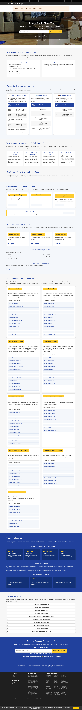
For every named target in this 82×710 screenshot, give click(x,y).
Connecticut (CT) (49, 677)
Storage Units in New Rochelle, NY (15, 443)
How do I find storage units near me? (41, 604)
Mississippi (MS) (64, 683)
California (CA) (56, 676)
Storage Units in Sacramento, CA (15, 369)
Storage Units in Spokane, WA (14, 526)
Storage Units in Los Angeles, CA (15, 357)
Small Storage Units (12, 204)
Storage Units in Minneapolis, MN (50, 472)
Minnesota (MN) (56, 683)
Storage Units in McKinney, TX (50, 329)
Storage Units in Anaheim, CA (14, 374)
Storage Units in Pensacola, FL (15, 334)
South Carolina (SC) (64, 691)
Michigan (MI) (48, 683)
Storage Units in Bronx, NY (14, 420)
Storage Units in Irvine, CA (14, 380)
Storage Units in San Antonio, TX (50, 311)
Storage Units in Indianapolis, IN (50, 469)
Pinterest (13, 686)
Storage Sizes (52, 1)
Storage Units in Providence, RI (15, 482)
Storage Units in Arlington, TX (49, 320)
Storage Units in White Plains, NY (15, 440)
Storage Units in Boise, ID (14, 523)
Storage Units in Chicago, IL (49, 463)
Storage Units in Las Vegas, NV (15, 515)
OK (76, 708)
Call (13, 1)
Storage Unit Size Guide (68, 213)
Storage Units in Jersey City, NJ (15, 473)
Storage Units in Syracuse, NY (15, 432)
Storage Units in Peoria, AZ (49, 377)
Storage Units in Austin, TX (49, 309)
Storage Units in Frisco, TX (49, 326)
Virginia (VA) (63, 693)
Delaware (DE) (56, 677)
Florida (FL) (63, 677)
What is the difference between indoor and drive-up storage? (41, 616)
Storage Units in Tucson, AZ (49, 383)
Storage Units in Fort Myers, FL (15, 331)
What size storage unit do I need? (42, 610)
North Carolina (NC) (57, 688)
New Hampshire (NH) (56, 687)
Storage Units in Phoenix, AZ (49, 357)
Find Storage (25, 1)
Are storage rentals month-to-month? (41, 625)
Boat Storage (34, 122)
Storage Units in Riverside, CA (15, 372)
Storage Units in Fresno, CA (14, 383)
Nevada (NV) (48, 686)
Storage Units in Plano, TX (49, 317)
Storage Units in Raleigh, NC (49, 416)
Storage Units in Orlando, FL (14, 314)
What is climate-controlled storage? (41, 613)
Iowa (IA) (62, 680)
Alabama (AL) (48, 675)
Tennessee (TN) (56, 692)
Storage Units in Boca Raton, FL (15, 311)
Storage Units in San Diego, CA (15, 360)
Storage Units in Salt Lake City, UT (15, 520)
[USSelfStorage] (15, 3)
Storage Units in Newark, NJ (14, 470)
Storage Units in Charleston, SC (50, 424)
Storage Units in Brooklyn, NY (14, 415)
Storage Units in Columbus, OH (50, 466)
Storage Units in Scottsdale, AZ (50, 360)
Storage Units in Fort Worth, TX (50, 314)
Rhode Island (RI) (56, 691)
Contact (13, 675)
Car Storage (34, 111)
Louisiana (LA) (63, 681)
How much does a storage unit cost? (41, 607)
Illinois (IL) (47, 680)
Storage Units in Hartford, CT (14, 485)
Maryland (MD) (56, 682)
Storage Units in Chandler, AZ (49, 366)
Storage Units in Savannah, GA (50, 427)
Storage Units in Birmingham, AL (50, 422)
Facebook (13, 683)
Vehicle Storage (43, 1)
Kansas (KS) (48, 681)
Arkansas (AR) (48, 676)
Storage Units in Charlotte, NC (50, 413)
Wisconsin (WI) (63, 694)
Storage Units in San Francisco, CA (16, 366)
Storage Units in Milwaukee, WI (50, 480)
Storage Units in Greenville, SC (50, 430)
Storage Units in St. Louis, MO (50, 477)
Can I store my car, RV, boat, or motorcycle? (41, 631)
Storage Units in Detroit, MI (49, 474)
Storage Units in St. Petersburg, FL (15, 320)
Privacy (13, 676)
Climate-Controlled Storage (10, 109)
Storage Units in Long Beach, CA (15, 377)
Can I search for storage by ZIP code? (41, 622)
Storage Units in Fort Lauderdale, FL (16, 306)
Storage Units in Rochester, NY (15, 429)
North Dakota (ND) (64, 688)
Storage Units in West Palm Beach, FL (16, 309)
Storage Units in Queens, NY (14, 417)
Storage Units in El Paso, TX (49, 334)
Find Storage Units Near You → (18, 703)
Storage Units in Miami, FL (14, 303)
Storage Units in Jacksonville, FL (15, 323)
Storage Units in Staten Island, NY (15, 423)
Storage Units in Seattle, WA (14, 506)
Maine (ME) (48, 682)
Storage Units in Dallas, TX (49, 303)
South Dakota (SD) (49, 692)
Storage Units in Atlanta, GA (49, 410)
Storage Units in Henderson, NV (15, 517)
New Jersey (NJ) (64, 686)
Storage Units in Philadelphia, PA (15, 467)
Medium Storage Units (36, 204)
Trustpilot (13, 682)
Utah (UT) (47, 693)
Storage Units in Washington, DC (15, 479)
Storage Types (34, 1)
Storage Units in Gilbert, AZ (49, 369)
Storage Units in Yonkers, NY (14, 435)
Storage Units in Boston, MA (14, 465)
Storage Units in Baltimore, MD (15, 476)
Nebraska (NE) (63, 685)
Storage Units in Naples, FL (14, 329)
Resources (61, 1)
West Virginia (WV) (57, 694)
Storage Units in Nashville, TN (50, 419)
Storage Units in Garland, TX (49, 331)
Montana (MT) (56, 685)
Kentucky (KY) (56, 681)
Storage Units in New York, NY (15, 412)
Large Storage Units (59, 204)
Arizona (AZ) (63, 675)
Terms (13, 677)
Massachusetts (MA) (64, 682)
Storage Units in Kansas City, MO (50, 483)
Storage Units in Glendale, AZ (49, 372)
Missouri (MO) (48, 685)
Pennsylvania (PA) (49, 691)
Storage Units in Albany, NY (14, 438)
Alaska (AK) (56, 675)
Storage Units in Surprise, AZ (49, 380)
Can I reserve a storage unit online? (41, 628)
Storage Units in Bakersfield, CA (15, 389)
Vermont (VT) (56, 693)
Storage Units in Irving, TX (49, 323)
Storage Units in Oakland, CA (14, 386)
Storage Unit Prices (11, 269)
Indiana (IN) (56, 680)
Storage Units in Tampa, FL (14, 317)
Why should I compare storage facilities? (41, 619)
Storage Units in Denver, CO (14, 512)
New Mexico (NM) (64, 687)
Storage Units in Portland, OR (14, 509)
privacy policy (37, 708)
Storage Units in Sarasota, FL (14, 326)
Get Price (25, 2)
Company (68, 1)
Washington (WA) (49, 694)
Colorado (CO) (63, 676)
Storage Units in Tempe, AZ (49, 374)
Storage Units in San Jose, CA (15, 363)
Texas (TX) (63, 692)
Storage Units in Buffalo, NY (14, 426)
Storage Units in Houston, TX (49, 306)
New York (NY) (48, 688)
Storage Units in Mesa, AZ (49, 363)
